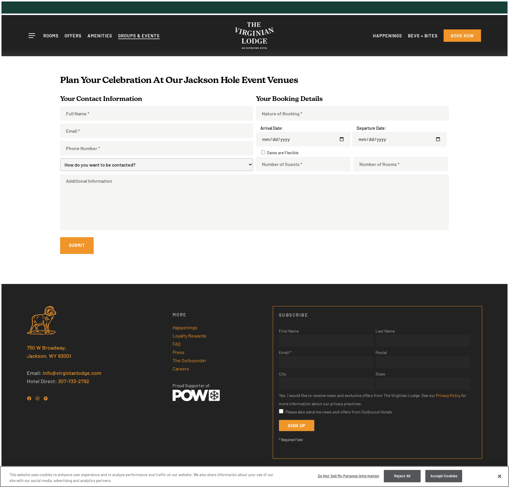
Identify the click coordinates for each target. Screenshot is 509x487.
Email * (285, 352)
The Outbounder (189, 360)
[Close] (499, 476)
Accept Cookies (443, 475)
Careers (181, 368)
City (282, 373)
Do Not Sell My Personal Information (348, 475)
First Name (289, 330)
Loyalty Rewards (189, 335)
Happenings (185, 327)
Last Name (385, 330)
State (380, 373)
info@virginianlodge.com (72, 373)
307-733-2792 (73, 381)
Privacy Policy (448, 395)
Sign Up (296, 425)
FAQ (177, 344)
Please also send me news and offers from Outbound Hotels (338, 411)
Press (178, 352)
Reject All (402, 475)
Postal (381, 352)
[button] (31, 36)
